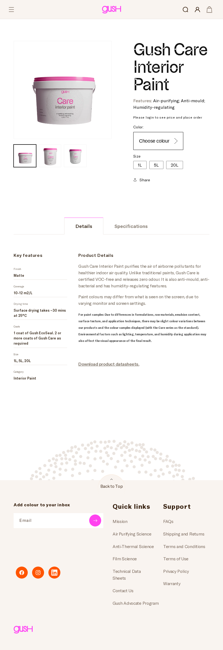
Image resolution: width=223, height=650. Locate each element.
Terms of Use (175, 558)
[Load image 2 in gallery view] (50, 156)
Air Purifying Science (132, 533)
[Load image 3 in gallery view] (75, 156)
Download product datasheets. (108, 363)
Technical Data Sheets (127, 574)
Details (83, 226)
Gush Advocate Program (136, 603)
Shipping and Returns (184, 533)
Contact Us (123, 590)
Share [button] (145, 179)
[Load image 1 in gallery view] (25, 156)
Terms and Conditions (184, 546)
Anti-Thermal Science (133, 546)
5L (156, 164)
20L (174, 164)
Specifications (131, 226)
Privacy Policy (176, 571)
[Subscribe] (95, 520)
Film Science (125, 558)
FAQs (168, 521)
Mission (120, 521)
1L (140, 164)
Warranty (171, 583)
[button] (11, 10)
